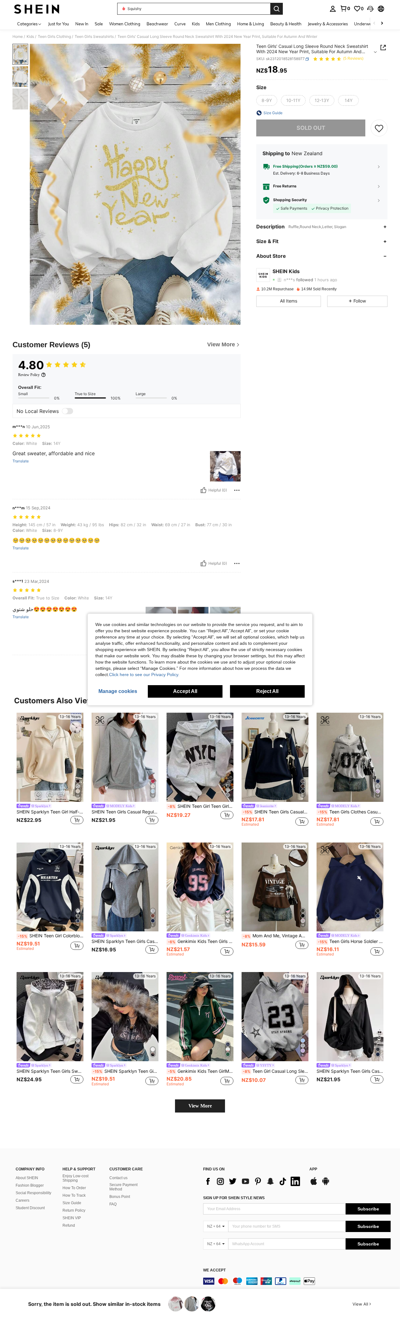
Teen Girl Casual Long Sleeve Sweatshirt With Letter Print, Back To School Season (275, 1071)
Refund (68, 1225)
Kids (30, 36)
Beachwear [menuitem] (157, 23)
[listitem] (50, 772)
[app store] (313, 1184)
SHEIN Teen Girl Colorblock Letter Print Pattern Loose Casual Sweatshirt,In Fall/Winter (50, 935)
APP (313, 1169)
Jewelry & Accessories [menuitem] (328, 23)
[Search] (276, 9)
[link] (345, 8)
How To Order (74, 1188)
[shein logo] (36, 9)
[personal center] (333, 9)
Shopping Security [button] (290, 200)
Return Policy (73, 1210)
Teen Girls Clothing (54, 36)
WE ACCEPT (214, 1270)
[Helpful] (203, 490)
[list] (253, 1181)
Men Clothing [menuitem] (218, 23)
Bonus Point (119, 1196)
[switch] (67, 411)
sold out (311, 128)
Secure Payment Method (123, 1187)
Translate (20, 461)
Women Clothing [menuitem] (124, 23)
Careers (22, 1200)
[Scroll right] (382, 24)
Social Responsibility (33, 1193)
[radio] (266, 100)
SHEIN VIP (71, 1218)
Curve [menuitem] (180, 23)
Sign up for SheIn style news (234, 1198)
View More (200, 1105)
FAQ (113, 1204)
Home (17, 36)
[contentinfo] (297, 1281)
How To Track (74, 1195)
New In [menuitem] (81, 23)
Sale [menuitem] (99, 23)
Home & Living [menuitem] (250, 23)
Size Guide (71, 1203)
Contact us (118, 1178)
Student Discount (30, 1208)
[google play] (325, 1184)
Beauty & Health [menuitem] (286, 23)
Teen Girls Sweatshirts (94, 36)
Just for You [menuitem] (58, 23)
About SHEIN (27, 1178)
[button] (370, 9)
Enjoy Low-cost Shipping (75, 1178)
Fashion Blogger (30, 1185)
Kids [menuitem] (196, 23)
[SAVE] (379, 128)
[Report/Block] (237, 490)
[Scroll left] (374, 24)
